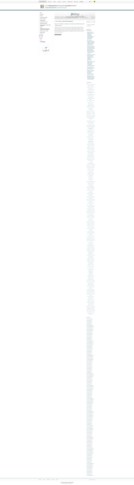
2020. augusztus (89, 398)
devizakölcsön (91, 135)
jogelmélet (89, 301)
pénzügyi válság (92, 239)
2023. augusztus (89, 437)
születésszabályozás (92, 187)
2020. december (89, 402)
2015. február (89, 333)
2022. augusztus (89, 425)
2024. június (89, 445)
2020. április (89, 393)
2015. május (89, 337)
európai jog (90, 204)
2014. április (89, 320)
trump (88, 159)
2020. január (89, 390)
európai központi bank (90, 89)
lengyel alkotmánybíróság (90, 259)
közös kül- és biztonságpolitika (90, 141)
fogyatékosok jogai (90, 136)
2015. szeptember (90, 341)
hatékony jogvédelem (90, 246)
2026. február (89, 467)
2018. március (89, 367)
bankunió (88, 132)
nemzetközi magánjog (89, 199)
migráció (88, 145)
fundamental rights (91, 149)
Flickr (41, 38)
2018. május (89, 369)
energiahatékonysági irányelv (90, 233)
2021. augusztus (89, 411)
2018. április (89, 368)
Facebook (41, 35)
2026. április (89, 470)
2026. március (89, 468)
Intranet (44, 479)
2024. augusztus (89, 447)
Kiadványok (69, 1)
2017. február (89, 360)
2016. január (89, 346)
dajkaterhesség (88, 307)
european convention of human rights (90, 118)
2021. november (89, 415)
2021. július (89, 410)
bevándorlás (93, 151)
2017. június (89, 365)
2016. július (89, 354)
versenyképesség (90, 210)
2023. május (89, 434)
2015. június (89, 338)
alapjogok (88, 84)
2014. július (89, 324)
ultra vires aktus (90, 123)
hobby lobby (89, 188)
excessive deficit (92, 216)
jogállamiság (89, 94)
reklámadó (88, 228)
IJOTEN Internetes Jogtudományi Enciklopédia (45, 25)
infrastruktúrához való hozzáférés (91, 209)
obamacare (88, 187)
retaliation (92, 221)
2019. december (89, 389)
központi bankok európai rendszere (91, 175)
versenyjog (88, 106)
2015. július (89, 339)
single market (89, 221)
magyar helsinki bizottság (90, 182)
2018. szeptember (90, 374)
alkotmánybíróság (90, 95)
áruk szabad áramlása (90, 252)
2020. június (89, 395)
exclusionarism (89, 217)
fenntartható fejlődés (90, 155)
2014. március (89, 318)
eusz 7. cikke (93, 112)
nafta (90, 159)
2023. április (89, 433)
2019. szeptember (90, 386)
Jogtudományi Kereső (43, 23)
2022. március (89, 419)
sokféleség (88, 291)
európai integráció (91, 152)
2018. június (89, 371)
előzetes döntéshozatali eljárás (90, 99)
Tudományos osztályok (43, 17)
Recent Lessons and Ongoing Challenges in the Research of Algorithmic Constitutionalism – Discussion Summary (91, 72)
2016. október (89, 356)
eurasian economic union (90, 235)
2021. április (89, 406)
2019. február (89, 378)
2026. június (89, 472)
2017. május (89, 364)
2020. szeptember (90, 399)
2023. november (89, 438)
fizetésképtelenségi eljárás (90, 289)
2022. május (89, 421)
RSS (57, 479)
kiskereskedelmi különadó (90, 173)
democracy (92, 227)
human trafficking (90, 163)
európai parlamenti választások (91, 128)
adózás (93, 210)
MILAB (41, 27)
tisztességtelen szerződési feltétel (91, 92)
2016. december (89, 359)
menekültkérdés (89, 156)
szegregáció (90, 314)
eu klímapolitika (91, 273)
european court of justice (92, 222)
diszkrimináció (90, 88)
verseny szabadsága (92, 228)
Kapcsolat (76, 1)
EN (91, 1)
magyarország (92, 132)
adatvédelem (90, 131)
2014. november (89, 329)
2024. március (89, 442)
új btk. (94, 193)
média (89, 303)
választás (93, 113)
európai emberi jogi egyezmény (91, 205)
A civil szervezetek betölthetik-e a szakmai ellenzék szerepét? (91, 67)
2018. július (89, 372)
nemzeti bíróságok (91, 122)
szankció (88, 144)
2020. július (89, 397)
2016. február (89, 347)
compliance (93, 148)
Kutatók (64, 1)
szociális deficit (91, 171)
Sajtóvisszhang (42, 32)
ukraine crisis (89, 148)
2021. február (89, 403)
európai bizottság (90, 85)
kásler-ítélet (88, 112)
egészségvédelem (90, 253)
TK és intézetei (42, 1)
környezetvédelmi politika (90, 251)
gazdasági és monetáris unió (90, 101)
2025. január (89, 454)
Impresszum (89, 25)
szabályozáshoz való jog (91, 264)
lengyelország (90, 270)
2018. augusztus (89, 373)
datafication (92, 285)
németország (92, 247)
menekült (93, 240)
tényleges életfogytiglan (90, 193)
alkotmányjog (91, 138)
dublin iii (91, 241)
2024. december (89, 453)
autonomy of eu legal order (90, 223)
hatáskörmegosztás (90, 192)
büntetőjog (92, 188)
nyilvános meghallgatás (91, 284)
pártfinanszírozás (91, 278)
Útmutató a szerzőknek (91, 24)
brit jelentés (88, 216)
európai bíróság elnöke (89, 245)
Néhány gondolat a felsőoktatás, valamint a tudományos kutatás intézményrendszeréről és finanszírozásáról (91, 77)
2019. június (89, 382)
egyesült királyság (93, 307)
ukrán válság (92, 144)
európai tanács (89, 258)
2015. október (89, 342)
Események (42, 14)
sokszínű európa (89, 290)
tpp (91, 159)
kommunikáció (89, 285)
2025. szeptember (90, 463)
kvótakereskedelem (90, 274)
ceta (93, 156)
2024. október (89, 450)
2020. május (89, 394)
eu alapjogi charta (90, 108)
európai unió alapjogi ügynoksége (90, 181)
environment (92, 167)
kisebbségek (92, 290)
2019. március (89, 380)
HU (89, 1)
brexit (91, 119)
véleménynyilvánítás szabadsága (91, 302)
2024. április (89, 444)
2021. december (89, 416)
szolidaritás (92, 145)
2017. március (89, 361)
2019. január (89, 377)
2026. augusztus (89, 475)
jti (81, 1)
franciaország (89, 247)
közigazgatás (93, 164)
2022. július (89, 424)
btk (93, 136)
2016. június (89, 352)
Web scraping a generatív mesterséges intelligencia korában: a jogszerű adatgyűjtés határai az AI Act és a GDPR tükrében (91, 42)
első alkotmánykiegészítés (90, 186)
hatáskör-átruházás (90, 176)
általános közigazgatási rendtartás (90, 309)
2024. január (89, 440)
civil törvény (89, 168)
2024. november (89, 451)
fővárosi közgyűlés (91, 139)
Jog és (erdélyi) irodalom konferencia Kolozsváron (69, 24)
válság (92, 258)
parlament (92, 301)
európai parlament (91, 97)
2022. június (89, 423)
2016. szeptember (90, 355)
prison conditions (90, 160)
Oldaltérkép (48, 479)
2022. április (89, 420)
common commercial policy (90, 296)
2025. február (89, 455)
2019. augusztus (89, 385)
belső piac (92, 94)
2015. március (89, 334)
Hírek (41, 12)
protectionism (92, 217)
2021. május (89, 407)
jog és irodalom (90, 265)
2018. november (89, 376)
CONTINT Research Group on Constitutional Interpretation (44, 29)
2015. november (89, 343)
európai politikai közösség (90, 279)
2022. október (89, 427)
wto (93, 131)
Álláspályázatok (42, 20)
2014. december (89, 330)
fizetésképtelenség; (92, 291)
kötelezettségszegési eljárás (90, 126)
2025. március (89, 457)
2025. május (89, 459)
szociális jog (90, 109)
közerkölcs (90, 180)
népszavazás (90, 295)
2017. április (89, 363)
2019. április (89, 381)
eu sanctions (89, 151)
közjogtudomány (89, 313)
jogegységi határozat (90, 105)
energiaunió (90, 234)
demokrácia (89, 102)
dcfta (94, 235)
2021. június (89, 408)
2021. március (89, 404)
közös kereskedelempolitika (90, 116)
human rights (88, 164)
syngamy (88, 167)
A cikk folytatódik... (58, 34)
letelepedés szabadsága (91, 172)
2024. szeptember (90, 449)
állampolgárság (91, 198)
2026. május (89, 471)
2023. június (89, 436)
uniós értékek (92, 106)
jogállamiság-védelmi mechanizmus (90, 272)
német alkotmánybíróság (91, 125)
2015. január (89, 331)
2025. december (89, 466)
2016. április (89, 350)
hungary (87, 222)
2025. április (89, 458)
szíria (93, 258)
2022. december (89, 429)
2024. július (89, 446)
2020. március (89, 391)
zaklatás (93, 313)
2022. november (89, 428)
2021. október (89, 414)
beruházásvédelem (90, 263)
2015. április (89, 335)
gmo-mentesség (93, 211)
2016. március (89, 348)
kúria (92, 102)
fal (89, 241)
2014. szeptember (90, 326)
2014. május (89, 321)
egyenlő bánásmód (90, 297)
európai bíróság (92, 84)
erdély (93, 265)
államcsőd (88, 240)
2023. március (89, 432)
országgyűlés (91, 303)
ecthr (93, 159)
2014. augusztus (89, 325)
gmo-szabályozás (88, 211)
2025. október (89, 464)
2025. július (89, 462)
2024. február (89, 441)
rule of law (89, 227)
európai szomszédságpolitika (90, 215)
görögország (88, 239)
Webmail (40, 479)
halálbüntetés (90, 229)
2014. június (89, 322)
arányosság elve (89, 113)
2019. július (89, 384)
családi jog (93, 199)
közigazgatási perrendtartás (90, 308)
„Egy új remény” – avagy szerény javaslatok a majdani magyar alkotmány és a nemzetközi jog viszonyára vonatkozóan (91, 63)
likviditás (91, 240)
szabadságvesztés (91, 194)
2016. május (89, 351)
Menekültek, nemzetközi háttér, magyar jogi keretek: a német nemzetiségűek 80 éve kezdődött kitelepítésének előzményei (91, 57)
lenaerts (94, 245)
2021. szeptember (90, 412)
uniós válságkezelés (90, 257)
